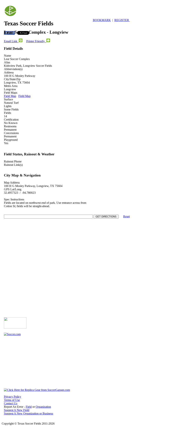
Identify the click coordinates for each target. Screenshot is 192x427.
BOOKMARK (102, 20)
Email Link (11, 41)
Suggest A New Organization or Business (28, 413)
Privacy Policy (12, 396)
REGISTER (122, 20)
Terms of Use (12, 400)
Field (29, 406)
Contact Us (10, 403)
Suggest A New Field (16, 410)
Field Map (10, 96)
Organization (43, 406)
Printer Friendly (36, 41)
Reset (126, 216)
